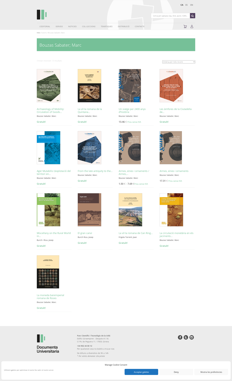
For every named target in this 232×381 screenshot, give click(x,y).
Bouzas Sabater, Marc (46, 116)
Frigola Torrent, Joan (128, 237)
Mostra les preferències (211, 372)
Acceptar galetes (141, 372)
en (191, 4)
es (186, 4)
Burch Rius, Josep (85, 237)
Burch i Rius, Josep (45, 240)
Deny (176, 372)
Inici (38, 32)
